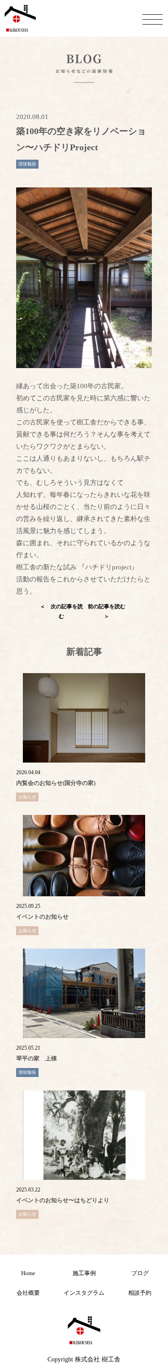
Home (28, 1273)
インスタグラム (84, 1292)
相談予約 (139, 1292)
